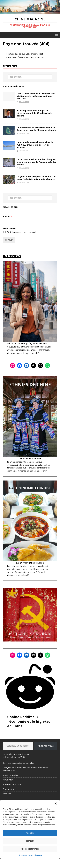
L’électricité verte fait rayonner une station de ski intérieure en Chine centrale (36, 96)
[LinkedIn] (26, 365)
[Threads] (33, 365)
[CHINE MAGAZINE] (30, 12)
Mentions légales (10, 775)
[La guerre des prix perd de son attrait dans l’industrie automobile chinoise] (9, 182)
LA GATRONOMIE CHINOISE (30, 563)
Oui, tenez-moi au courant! (21, 232)
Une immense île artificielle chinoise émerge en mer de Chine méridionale (36, 129)
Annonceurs (8, 789)
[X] (40, 365)
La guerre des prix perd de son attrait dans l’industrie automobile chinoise (37, 177)
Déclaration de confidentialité (30, 855)
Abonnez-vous (46, 745)
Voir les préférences (30, 849)
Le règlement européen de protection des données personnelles (25, 769)
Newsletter (10, 228)
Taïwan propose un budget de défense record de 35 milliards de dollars (34, 113)
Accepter (30, 833)
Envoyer (9, 239)
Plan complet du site (12, 784)
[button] (55, 803)
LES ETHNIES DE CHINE (30, 458)
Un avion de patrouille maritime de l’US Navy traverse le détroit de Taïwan (35, 145)
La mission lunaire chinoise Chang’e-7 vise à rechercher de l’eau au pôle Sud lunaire (36, 162)
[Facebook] (19, 365)
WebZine (7, 793)
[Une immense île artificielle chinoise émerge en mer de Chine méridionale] (9, 133)
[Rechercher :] (30, 76)
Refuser (30, 841)
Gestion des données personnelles (18, 763)
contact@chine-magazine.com (16, 754)
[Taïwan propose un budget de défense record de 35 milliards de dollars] (9, 116)
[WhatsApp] (47, 365)
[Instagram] (12, 365)
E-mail (7, 216)
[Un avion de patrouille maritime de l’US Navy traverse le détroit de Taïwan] (9, 148)
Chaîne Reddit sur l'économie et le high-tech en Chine (30, 721)
